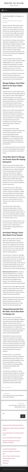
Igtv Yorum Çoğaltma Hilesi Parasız (11, 451)
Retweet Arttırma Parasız (9, 458)
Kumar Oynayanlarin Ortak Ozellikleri (12, 437)
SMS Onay (5, 463)
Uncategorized (8, 387)
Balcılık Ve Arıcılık (14, 3)
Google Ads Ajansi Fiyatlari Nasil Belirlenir (13, 425)
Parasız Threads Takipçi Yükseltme (11, 456)
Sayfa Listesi (6, 460)
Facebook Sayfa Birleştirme (9, 449)
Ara (3, 413)
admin (20, 20)
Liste (4, 453)
